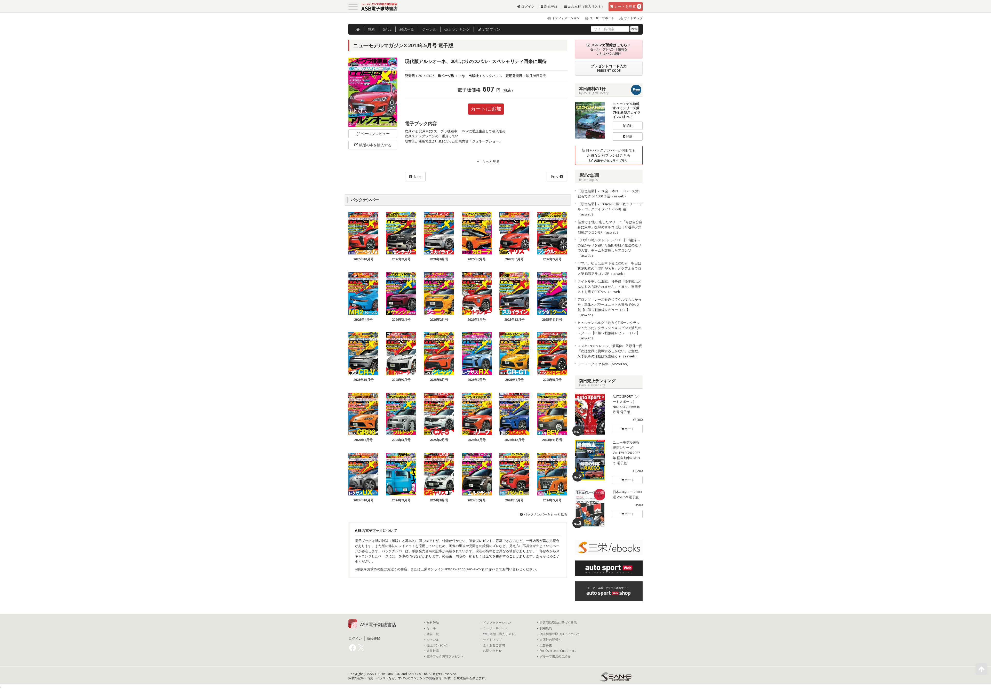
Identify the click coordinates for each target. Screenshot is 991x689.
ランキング (457, 29)
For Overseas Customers (558, 651)
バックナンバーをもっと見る (545, 514)
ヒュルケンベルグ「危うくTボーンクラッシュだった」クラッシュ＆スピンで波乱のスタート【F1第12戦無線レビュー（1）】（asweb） (609, 330)
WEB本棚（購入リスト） (500, 634)
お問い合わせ (492, 651)
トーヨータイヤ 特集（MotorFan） (604, 364)
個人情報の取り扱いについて (560, 634)
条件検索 (433, 651)
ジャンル (429, 29)
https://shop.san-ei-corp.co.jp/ (469, 569)
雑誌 (406, 29)
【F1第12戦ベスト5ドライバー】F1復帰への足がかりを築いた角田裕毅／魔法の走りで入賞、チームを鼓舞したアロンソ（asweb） (609, 248)
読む (629, 125)
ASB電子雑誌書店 (378, 624)
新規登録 (550, 6)
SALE (387, 29)
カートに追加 (485, 108)
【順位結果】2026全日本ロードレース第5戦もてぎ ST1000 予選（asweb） (609, 193)
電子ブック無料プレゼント (445, 656)
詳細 (628, 136)
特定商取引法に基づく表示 (558, 623)
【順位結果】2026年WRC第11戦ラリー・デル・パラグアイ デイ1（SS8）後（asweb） (610, 209)
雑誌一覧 (433, 634)
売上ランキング (437, 645)
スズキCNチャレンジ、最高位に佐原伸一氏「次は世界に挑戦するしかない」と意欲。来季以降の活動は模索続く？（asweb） (610, 350)
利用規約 (546, 628)
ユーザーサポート (601, 18)
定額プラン (490, 29)
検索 (634, 29)
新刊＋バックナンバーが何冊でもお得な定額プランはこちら (609, 155)
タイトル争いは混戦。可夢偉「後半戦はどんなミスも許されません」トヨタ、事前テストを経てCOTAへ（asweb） (609, 286)
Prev (554, 176)
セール (431, 628)
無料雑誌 (433, 623)
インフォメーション (565, 18)
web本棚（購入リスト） (586, 6)
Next (418, 176)
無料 (371, 29)
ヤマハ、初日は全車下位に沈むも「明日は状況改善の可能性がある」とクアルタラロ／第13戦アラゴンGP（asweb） (609, 268)
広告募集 (546, 645)
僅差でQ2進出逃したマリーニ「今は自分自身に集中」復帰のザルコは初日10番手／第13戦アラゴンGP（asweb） (610, 227)
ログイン (527, 6)
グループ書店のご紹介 (555, 656)
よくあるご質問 (494, 645)
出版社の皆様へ (550, 640)
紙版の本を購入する (375, 144)
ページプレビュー (375, 133)
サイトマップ (633, 18)
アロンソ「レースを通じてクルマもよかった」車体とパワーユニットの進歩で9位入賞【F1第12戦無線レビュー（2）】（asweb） (609, 307)
